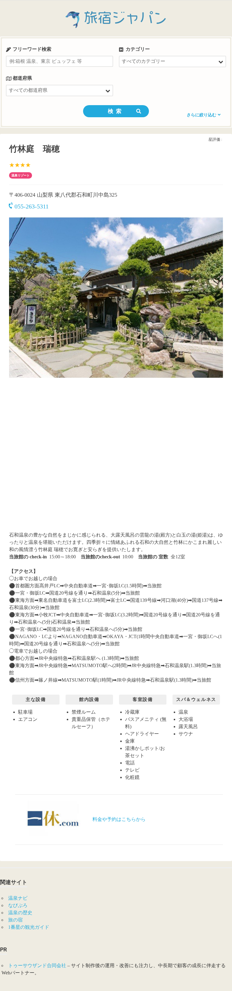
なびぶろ (17, 905)
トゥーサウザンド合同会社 (37, 965)
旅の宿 (15, 919)
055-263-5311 (31, 206)
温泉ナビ (17, 898)
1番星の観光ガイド (28, 927)
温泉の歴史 (20, 912)
